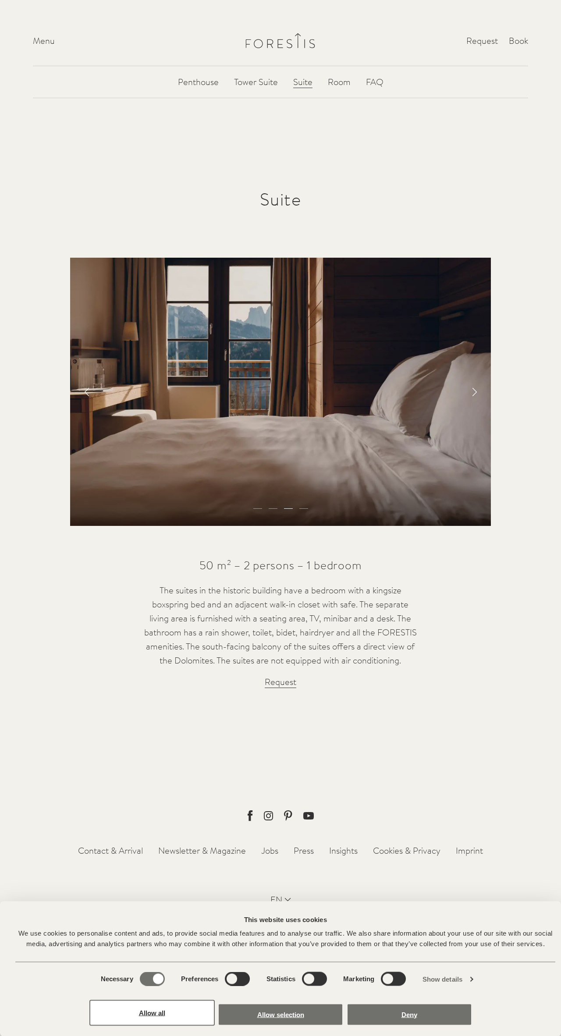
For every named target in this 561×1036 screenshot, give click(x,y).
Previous (86, 392)
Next (474, 392)
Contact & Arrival (110, 850)
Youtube (308, 815)
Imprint (469, 850)
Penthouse (198, 81)
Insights (343, 850)
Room (339, 81)
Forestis (280, 40)
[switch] (237, 979)
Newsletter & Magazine (202, 850)
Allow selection (280, 1014)
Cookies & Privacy (406, 850)
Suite (302, 81)
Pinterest (288, 815)
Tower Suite (256, 81)
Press (304, 850)
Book (518, 40)
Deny (409, 1014)
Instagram (268, 815)
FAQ (374, 81)
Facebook (250, 815)
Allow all (152, 1012)
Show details (442, 979)
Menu (44, 40)
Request (482, 40)
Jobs (269, 850)
